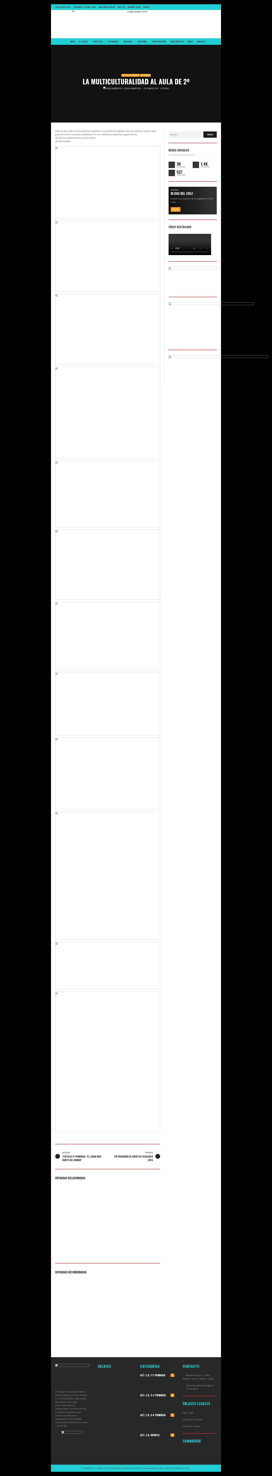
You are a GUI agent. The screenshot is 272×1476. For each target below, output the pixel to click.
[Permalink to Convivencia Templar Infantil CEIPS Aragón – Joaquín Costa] (162, 1443)
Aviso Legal (188, 1412)
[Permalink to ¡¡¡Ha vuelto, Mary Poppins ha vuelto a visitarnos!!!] (148, 1443)
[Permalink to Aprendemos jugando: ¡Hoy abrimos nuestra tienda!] (162, 1384)
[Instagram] (198, 7)
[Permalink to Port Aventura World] (148, 1424)
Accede (175, 209)
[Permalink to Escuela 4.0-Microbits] (162, 1424)
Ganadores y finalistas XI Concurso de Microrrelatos (70, 1215)
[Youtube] (208, 7)
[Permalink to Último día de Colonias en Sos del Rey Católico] (170, 1424)
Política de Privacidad (192, 1419)
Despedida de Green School (105, 1307)
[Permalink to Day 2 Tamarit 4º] (162, 1404)
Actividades (145, 75)
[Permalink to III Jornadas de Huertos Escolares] (170, 1404)
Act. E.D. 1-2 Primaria (130, 75)
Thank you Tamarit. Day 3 (104, 1213)
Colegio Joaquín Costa (132, 88)
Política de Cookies (191, 1426)
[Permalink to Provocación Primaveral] (170, 1443)
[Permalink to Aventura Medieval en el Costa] (148, 1384)
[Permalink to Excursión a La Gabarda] (170, 1384)
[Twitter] (203, 7)
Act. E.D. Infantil (150, 1435)
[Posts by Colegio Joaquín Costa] (113, 88)
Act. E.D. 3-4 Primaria (153, 1395)
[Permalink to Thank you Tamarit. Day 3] (148, 1404)
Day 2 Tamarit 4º (136, 1213)
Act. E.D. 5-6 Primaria (153, 1415)
